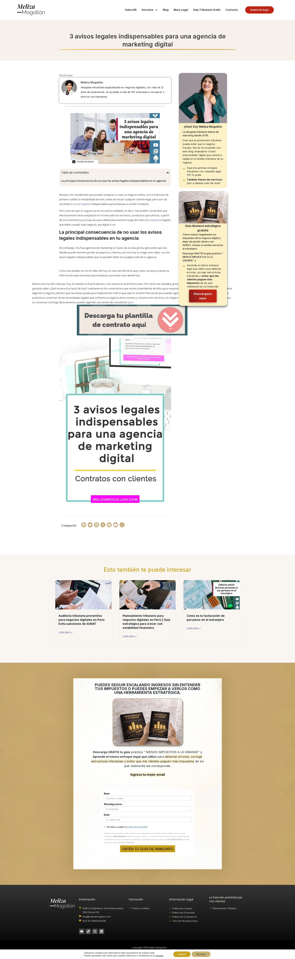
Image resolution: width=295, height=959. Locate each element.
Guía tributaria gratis (206, 9)
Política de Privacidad (183, 912)
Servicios (148, 9)
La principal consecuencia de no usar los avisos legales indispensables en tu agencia (113, 180)
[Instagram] (95, 931)
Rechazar (201, 954)
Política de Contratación (184, 916)
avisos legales (82, 204)
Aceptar (182, 954)
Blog (166, 9)
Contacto (232, 9)
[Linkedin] (101, 931)
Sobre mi (130, 9)
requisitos (155, 220)
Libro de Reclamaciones (185, 920)
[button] (167, 172)
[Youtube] (81, 931)
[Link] (88, 931)
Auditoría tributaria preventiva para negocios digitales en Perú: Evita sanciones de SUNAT (82, 620)
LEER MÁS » (66, 632)
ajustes (159, 955)
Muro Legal (181, 9)
